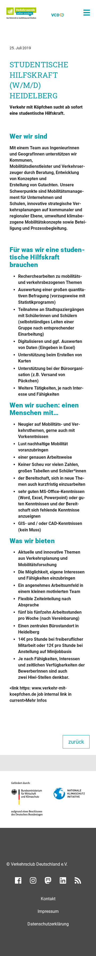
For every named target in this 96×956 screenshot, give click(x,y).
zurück (76, 742)
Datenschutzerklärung (48, 924)
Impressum (48, 911)
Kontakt (48, 898)
